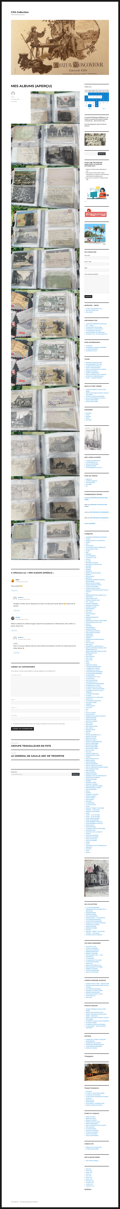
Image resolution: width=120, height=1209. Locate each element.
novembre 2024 (90, 1182)
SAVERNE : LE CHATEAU (92, 794)
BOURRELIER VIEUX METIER (93, 1043)
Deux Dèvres (89, 610)
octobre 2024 (89, 1184)
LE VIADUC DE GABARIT (92, 1132)
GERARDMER (89, 634)
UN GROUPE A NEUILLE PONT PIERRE (95, 828)
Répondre (14, 590)
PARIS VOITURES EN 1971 (92, 758)
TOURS (87, 813)
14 (86, 100)
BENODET (88, 568)
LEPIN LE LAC (89, 699)
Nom (13, 699)
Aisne (87, 544)
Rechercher (14, 772)
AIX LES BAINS (89, 545)
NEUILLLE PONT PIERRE (92, 400)
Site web (14, 715)
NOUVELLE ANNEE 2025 (92, 310)
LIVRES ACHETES (90, 706)
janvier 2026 (89, 1172)
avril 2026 (88, 1169)
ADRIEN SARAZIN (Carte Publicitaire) (95, 540)
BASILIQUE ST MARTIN (92, 562)
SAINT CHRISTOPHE (91, 789)
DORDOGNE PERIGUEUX (92, 617)
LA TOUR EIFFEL (90, 678)
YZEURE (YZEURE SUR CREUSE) (94, 1105)
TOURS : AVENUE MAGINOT (93, 367)
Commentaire (16, 675)
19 (103, 100)
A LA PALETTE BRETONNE (92, 907)
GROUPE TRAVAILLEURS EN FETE (94, 1012)
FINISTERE (89, 625)
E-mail (13, 707)
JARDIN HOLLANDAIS (91, 665)
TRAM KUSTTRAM (91, 827)
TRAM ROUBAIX (90, 1101)
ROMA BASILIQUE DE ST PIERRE (94, 786)
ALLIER (88, 551)
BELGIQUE (88, 413)
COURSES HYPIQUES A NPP (93, 600)
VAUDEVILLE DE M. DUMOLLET (94, 832)
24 (96, 102)
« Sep (89, 108)
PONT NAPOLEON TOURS (92, 769)
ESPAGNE (88, 416)
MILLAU (88, 733)
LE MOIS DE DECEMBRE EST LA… (94, 308)
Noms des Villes (90, 750)
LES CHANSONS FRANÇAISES (93, 700)
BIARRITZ (88, 574)
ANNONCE (88, 554)
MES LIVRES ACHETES (91, 726)
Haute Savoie (89, 644)
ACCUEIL (88, 539)
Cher (87, 593)
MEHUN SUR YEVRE (91, 719)
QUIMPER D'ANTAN (91, 782)
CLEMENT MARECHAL (91, 481)
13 (107, 97)
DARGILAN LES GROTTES (92, 605)
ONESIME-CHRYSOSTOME (93, 992)
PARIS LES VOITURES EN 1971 (93, 965)
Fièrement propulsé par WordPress (29, 1202)
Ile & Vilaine (89, 654)
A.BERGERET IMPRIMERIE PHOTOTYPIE (96, 324)
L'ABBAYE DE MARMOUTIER (93, 666)
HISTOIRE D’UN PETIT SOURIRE (94, 990)
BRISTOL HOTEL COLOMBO (93, 583)
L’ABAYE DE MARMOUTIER (93, 460)
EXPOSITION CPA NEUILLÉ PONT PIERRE (96, 620)
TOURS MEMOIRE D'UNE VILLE (94, 821)
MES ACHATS (89, 312)
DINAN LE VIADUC (90, 614)
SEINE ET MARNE (90, 798)
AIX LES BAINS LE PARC (92, 549)
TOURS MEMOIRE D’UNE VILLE (94, 364)
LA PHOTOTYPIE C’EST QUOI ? (93, 330)
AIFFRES (88, 542)
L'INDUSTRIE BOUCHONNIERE (94, 673)
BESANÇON (89, 571)
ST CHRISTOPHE (90, 803)
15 (89, 100)
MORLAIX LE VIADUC (91, 740)
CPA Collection (20, 12)
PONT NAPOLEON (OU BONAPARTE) (99, 512)
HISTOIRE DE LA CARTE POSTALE (94, 329)
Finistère (88, 624)
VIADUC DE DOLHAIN (91, 838)
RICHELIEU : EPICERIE (91, 784)
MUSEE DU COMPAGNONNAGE (94, 741)
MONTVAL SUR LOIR (91, 736)
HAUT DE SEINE (90, 643)
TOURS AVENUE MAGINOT (93, 818)
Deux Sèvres (89, 612)
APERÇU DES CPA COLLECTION (94, 1147)
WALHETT (88, 849)
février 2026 (89, 1170)
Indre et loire (89, 658)
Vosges (88, 844)
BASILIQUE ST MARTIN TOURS (94, 362)
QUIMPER (92, 523)
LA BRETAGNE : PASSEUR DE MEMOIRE (96, 347)
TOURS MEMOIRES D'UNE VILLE (94, 823)
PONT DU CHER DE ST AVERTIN (94, 765)
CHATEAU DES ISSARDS (92, 586)
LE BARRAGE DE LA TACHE (93, 685)
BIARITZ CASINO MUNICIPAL (93, 573)
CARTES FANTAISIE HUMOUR (93, 585)
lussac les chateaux (91, 712)
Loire (87, 709)
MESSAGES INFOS (90, 729)
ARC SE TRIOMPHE (91, 556)
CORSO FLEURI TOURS (91, 598)
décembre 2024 (90, 1181)
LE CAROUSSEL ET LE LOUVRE (93, 687)
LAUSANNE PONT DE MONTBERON (95, 683)
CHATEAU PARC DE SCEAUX (93, 588)
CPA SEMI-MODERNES (92, 603)
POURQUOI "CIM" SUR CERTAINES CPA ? (96, 775)
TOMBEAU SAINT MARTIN (93, 811)
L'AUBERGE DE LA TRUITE (93, 668)
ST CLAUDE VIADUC (91, 804)
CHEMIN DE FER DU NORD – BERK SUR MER (97, 983)
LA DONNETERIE (90, 675)
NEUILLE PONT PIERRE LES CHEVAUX (95, 398)
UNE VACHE (89, 997)
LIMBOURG (89, 704)
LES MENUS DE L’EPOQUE (92, 924)
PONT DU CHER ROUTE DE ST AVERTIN (96, 369)
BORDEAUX (89, 578)
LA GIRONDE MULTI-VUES (93, 677)
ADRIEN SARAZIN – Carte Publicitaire (95, 918)
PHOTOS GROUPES (91, 762)
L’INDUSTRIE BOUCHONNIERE (94, 921)
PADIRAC (88, 757)
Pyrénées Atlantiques (91, 779)
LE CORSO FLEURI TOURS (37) (93, 366)
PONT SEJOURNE (90, 770)
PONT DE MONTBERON (92, 764)
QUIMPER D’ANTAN (91, 466)
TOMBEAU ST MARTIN (92, 371)
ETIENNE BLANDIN (91, 912)
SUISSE (88, 415)
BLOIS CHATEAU (90, 576)
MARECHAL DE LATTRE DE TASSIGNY (96, 716)
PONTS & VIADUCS (91, 772)
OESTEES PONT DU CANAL (92, 755)
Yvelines (88, 852)
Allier (87, 552)
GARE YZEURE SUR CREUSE (93, 631)
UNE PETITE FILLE (90, 830)
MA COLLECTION (90, 714)
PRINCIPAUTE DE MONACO (93, 777)
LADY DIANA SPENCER (91, 680)
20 (107, 100)
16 (93, 100)
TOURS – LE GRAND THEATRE (94, 378)
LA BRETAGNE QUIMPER (92, 1149)
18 (100, 100)
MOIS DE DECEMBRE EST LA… (93, 735)
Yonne (87, 850)
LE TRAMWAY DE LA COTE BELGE (94, 697)
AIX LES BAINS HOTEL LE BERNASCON (96, 547)
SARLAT (88, 791)
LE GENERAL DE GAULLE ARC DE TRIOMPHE (97, 1021)
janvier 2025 (89, 1179)
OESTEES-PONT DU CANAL (93, 1122)
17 (96, 100)
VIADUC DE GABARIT (91, 840)
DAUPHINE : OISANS (91, 607)
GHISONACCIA (89, 636)
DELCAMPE (89, 484)
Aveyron (88, 559)
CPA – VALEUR (90, 325)
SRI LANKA (89, 420)
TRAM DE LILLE (90, 825)
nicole (12, 97)
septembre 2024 (90, 1186)
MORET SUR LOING (91, 738)
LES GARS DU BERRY (91, 702)
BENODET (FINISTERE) (92, 953)
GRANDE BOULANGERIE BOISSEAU (95, 639)
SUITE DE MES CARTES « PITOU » (94, 994)
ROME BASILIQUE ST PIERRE (93, 787)
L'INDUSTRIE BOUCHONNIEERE (94, 671)
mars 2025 (88, 1175)
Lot (87, 711)
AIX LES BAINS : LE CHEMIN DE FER (95, 1103)
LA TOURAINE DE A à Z (92, 462)
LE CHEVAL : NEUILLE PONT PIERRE (95, 396)
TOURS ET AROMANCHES (92, 372)
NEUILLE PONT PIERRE (92, 401)
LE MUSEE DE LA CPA (91, 351)
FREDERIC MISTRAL (91, 629)
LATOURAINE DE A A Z (91, 682)
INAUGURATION (90, 656)
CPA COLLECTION (90, 482)
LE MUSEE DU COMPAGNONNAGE (94, 376)
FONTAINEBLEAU (90, 627)
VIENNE (88, 842)
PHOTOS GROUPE (90, 760)
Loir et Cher (89, 707)
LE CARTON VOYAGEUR (92, 349)
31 (96, 105)
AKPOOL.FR (89, 479)
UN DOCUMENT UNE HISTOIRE (94, 327)
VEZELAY (88, 833)
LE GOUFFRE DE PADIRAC (92, 694)
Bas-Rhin (88, 561)
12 (103, 97)
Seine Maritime (90, 799)
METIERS (88, 731)
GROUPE (88, 641)
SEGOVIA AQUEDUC (91, 796)
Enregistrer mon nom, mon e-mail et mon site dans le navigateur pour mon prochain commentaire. (39, 724)
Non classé (14, 101)
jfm (87, 486)
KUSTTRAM (89, 1091)
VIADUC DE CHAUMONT (92, 835)
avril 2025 (88, 1174)
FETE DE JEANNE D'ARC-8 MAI (94, 622)
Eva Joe (18, 617)
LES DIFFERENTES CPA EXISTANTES (95, 332)
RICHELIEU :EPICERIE (91, 1048)
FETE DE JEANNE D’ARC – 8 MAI (94, 955)
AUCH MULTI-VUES (91, 557)
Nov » (104, 108)
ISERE (87, 661)
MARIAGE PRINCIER (91, 718)
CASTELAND (89, 345)
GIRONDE (88, 637)
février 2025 (89, 1177)
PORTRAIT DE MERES (91, 774)
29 (89, 105)
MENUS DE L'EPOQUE (91, 721)
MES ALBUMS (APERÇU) (92, 1160)
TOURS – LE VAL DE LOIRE (93, 815)
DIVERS (88, 615)
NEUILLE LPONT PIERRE (92, 743)
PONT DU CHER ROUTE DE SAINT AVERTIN (97, 767)
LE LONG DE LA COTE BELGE (93, 1095)
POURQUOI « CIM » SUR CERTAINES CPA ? (97, 334)
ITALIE (87, 418)
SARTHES (88, 792)
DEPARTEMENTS (90, 608)
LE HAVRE (88, 695)
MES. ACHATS (89, 728)
